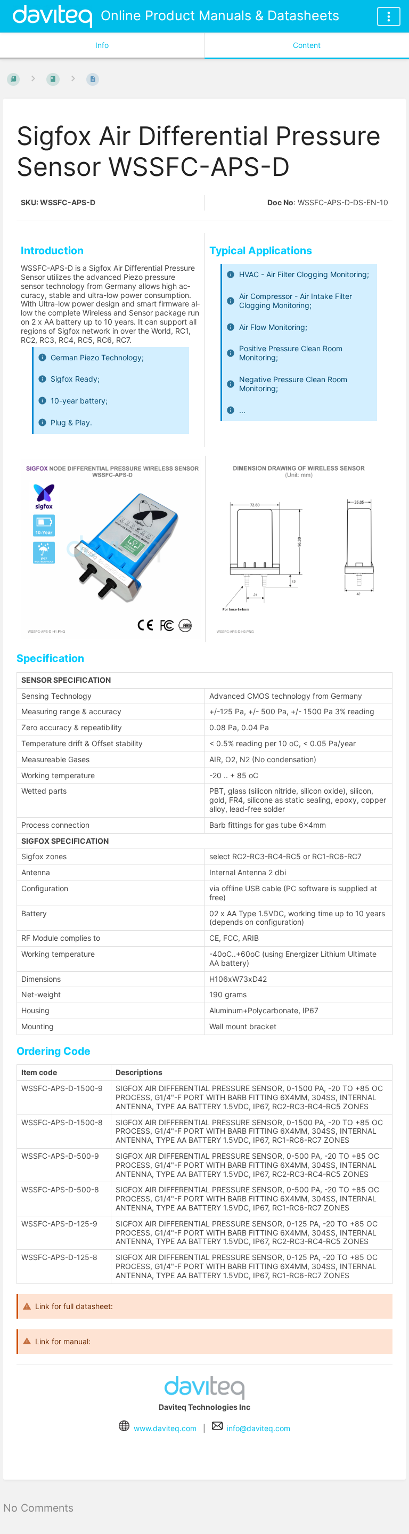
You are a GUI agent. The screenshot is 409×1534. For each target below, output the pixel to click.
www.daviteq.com (165, 1428)
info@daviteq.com (258, 1428)
